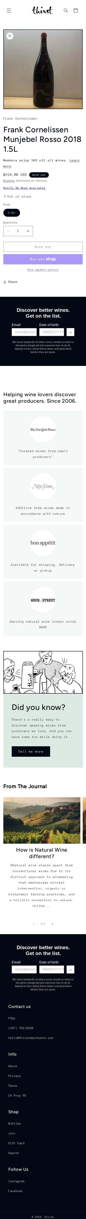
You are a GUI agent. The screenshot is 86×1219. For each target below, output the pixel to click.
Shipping (9, 181)
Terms (12, 1085)
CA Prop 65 (17, 1095)
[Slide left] (33, 924)
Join (12, 1133)
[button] (9, 10)
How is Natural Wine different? (41, 853)
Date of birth (49, 325)
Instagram (16, 1181)
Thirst (49, 1217)
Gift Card (16, 1143)
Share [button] (12, 281)
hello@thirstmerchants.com (30, 1037)
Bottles (14, 1123)
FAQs (12, 1018)
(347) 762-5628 (21, 1028)
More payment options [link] (43, 269)
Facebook (15, 1191)
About (12, 1066)
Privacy (14, 1076)
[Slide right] (52, 924)
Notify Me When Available (24, 188)
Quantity (10, 222)
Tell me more (30, 751)
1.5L (14, 214)
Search (13, 1153)
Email (16, 325)
